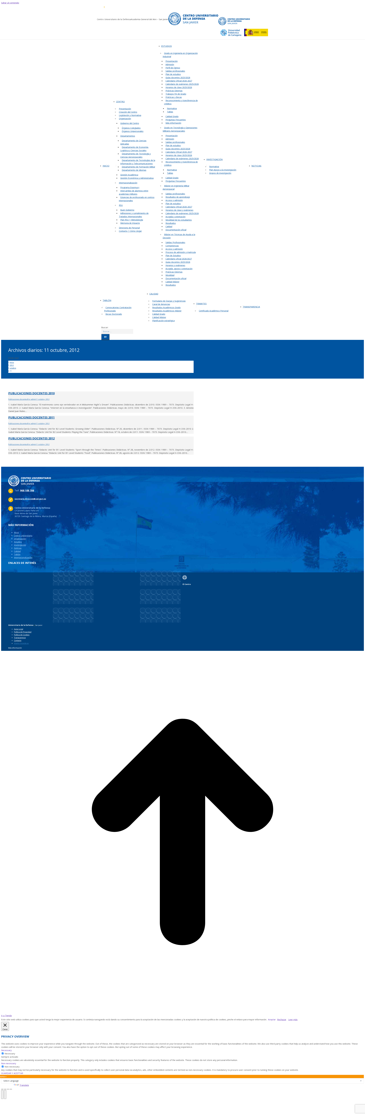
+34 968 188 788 (97, 7)
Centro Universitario (23, 535)
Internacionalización (23, 557)
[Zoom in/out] (11, 1089)
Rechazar (281, 1019)
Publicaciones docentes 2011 (31, 417)
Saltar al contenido (10, 2)
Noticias (18, 548)
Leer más (293, 1019)
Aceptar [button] (272, 1019)
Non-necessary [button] (8, 1063)
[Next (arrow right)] (5, 1094)
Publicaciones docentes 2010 (31, 393)
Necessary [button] (6, 1050)
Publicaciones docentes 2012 (31, 438)
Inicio (16, 532)
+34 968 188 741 (112, 7)
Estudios (18, 541)
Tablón (17, 554)
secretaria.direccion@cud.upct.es (134, 7)
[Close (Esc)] (2, 1089)
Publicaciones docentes (17, 399)
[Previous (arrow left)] (2, 1094)
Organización (20, 538)
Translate (24, 1085)
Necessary (10, 1053)
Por (31, 399)
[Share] (5, 1089)
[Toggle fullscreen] (8, 1089)
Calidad (17, 551)
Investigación (20, 545)
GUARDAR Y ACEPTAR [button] (12, 1073)
